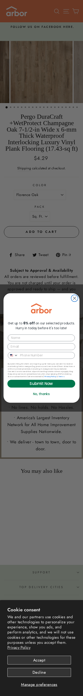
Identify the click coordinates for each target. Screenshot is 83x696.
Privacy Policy (18, 647)
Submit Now (41, 384)
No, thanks (41, 394)
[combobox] (13, 355)
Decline (39, 672)
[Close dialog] (74, 298)
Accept (39, 660)
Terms (61, 376)
